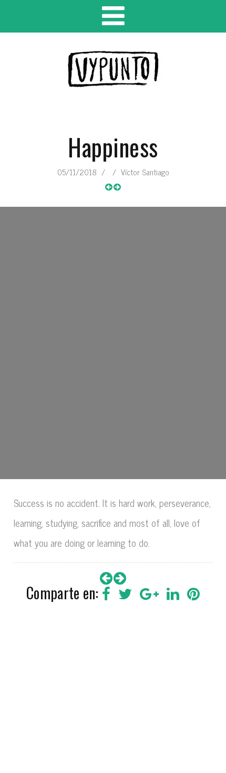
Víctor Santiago (145, 171)
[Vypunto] (113, 69)
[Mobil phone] (108, 187)
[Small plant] (117, 187)
